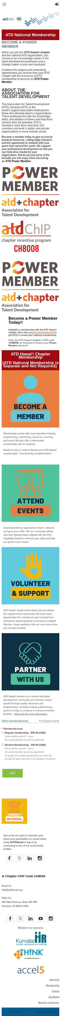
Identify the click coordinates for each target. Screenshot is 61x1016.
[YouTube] (40, 918)
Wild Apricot (29, 1011)
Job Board (53, 996)
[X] (19, 858)
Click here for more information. (31, 714)
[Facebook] (9, 858)
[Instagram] (40, 858)
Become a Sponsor (48, 1002)
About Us (54, 979)
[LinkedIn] (29, 858)
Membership (52, 985)
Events (55, 991)
